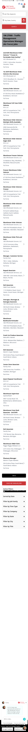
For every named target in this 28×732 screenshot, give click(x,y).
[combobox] (14, 14)
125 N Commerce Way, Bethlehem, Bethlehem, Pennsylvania (11, 246)
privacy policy (16, 726)
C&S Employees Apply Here (7, 0)
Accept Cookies (7, 729)
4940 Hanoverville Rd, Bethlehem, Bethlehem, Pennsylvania (11, 129)
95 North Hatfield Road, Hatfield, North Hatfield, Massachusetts (11, 213)
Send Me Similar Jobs (14, 483)
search (14, 27)
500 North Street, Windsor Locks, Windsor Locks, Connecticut (11, 309)
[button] (14, 496)
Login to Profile (19, 0)
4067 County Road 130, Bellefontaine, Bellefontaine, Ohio (12, 401)
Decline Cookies (20, 729)
